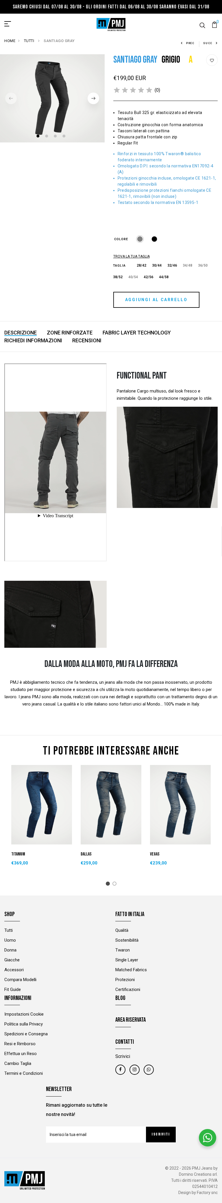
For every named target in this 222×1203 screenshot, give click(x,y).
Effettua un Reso (20, 1053)
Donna (10, 950)
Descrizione (20, 333)
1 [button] (38, 137)
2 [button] (47, 137)
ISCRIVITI (161, 1134)
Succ (207, 43)
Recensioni (86, 340)
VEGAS (155, 854)
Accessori (14, 969)
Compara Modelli (20, 979)
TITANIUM (18, 854)
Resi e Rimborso (20, 1043)
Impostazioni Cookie (24, 1014)
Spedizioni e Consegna (26, 1033)
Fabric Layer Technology (137, 333)
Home (9, 41)
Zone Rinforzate (69, 333)
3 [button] (56, 137)
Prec (190, 43)
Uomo (10, 940)
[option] (52, 98)
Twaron (122, 950)
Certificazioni (127, 989)
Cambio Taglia (17, 1063)
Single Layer (126, 960)
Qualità (121, 930)
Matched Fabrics (131, 969)
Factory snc (207, 1192)
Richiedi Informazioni (33, 340)
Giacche (12, 960)
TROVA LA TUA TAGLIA (131, 256)
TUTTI (29, 41)
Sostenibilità (126, 940)
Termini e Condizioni (23, 1073)
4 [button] (64, 137)
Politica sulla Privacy (23, 1024)
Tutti (8, 930)
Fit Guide (12, 989)
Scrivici (122, 1056)
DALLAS (86, 854)
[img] (133, 90)
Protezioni (125, 979)
